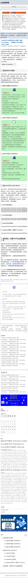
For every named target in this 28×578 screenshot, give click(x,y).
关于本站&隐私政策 (22, 575)
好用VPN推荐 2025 (7, 118)
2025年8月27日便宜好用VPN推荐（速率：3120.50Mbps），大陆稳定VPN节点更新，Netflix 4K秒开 (12, 42)
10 (4, 424)
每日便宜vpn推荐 (12, 33)
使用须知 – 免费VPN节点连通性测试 (13, 566)
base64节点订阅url (11, 559)
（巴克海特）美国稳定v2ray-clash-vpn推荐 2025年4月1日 (11, 490)
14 (12, 424)
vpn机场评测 (4, 3)
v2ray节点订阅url (10, 556)
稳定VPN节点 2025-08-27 (10, 550)
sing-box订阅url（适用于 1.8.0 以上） (16, 562)
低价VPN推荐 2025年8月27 (13, 547)
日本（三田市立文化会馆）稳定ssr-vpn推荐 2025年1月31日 (11, 453)
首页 (6, 33)
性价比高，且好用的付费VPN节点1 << (16, 264)
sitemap (17, 575)
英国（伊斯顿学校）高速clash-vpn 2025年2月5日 (12, 473)
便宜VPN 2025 (22, 279)
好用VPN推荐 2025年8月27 (13, 543)
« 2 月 (2, 435)
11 (6, 424)
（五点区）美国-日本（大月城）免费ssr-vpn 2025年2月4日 (16, 489)
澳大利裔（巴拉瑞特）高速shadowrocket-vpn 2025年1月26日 (17, 467)
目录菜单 (14, 6)
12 (8, 424)
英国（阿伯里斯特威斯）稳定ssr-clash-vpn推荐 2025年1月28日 (14, 484)
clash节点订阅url (10, 553)
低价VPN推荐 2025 (7, 153)
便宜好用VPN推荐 (8, 538)
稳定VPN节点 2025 (9, 185)
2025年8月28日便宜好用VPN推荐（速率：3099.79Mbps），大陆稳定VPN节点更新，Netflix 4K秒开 (21, 329)
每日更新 (3, 512)
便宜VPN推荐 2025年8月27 (13, 540)
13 (10, 424)
